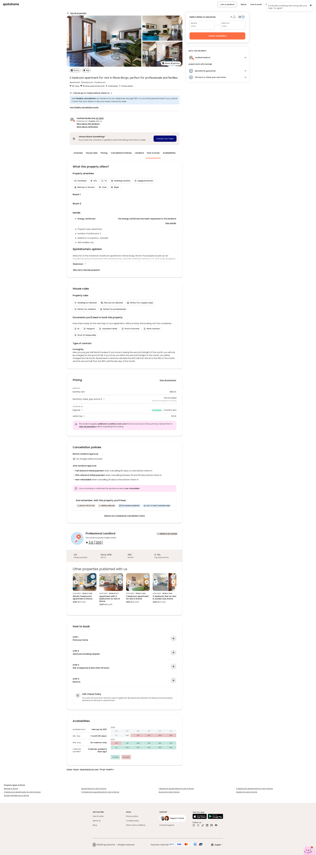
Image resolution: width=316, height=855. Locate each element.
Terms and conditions (135, 825)
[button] (171, 63)
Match (244, 4)
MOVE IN (194, 23)
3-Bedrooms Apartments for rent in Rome (22, 792)
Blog (95, 825)
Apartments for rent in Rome (93, 788)
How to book (153, 152)
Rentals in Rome (11, 788)
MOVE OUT (226, 23)
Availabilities (169, 152)
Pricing (104, 152)
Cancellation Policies (121, 152)
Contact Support (166, 825)
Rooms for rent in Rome (169, 792)
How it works (256, 4)
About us (97, 820)
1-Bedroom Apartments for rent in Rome (176, 788)
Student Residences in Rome (16, 795)
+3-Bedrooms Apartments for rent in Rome (100, 792)
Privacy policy (132, 816)
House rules (92, 152)
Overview (78, 152)
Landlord (139, 152)
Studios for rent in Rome (246, 792)
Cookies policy (132, 820)
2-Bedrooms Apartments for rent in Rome (254, 788)
